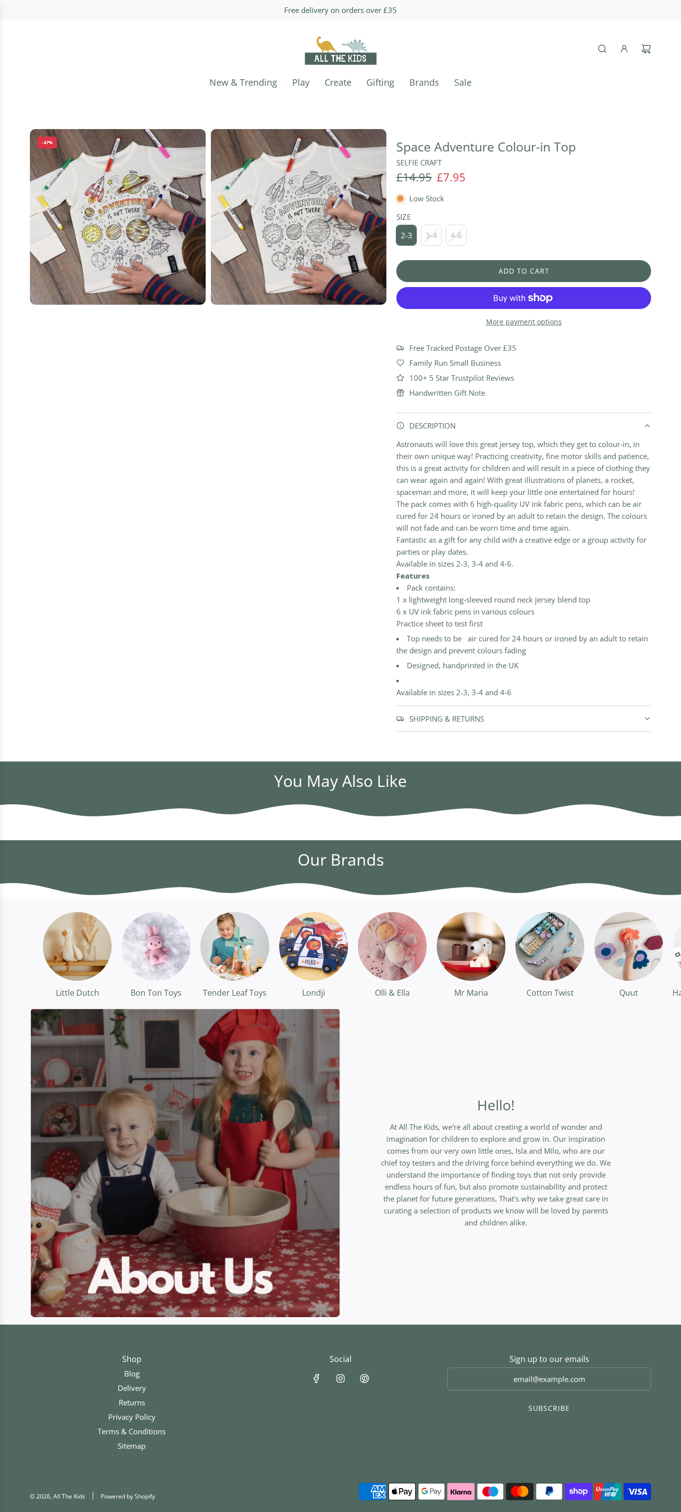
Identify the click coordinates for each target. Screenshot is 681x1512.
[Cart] (646, 49)
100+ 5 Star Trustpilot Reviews (461, 378)
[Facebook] (317, 1378)
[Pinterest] (364, 1378)
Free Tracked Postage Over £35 (462, 348)
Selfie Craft (419, 162)
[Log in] (624, 49)
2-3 (406, 235)
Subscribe (549, 1408)
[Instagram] (340, 1378)
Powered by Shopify (128, 1496)
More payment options (524, 321)
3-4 (431, 235)
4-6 (456, 235)
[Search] (602, 49)
